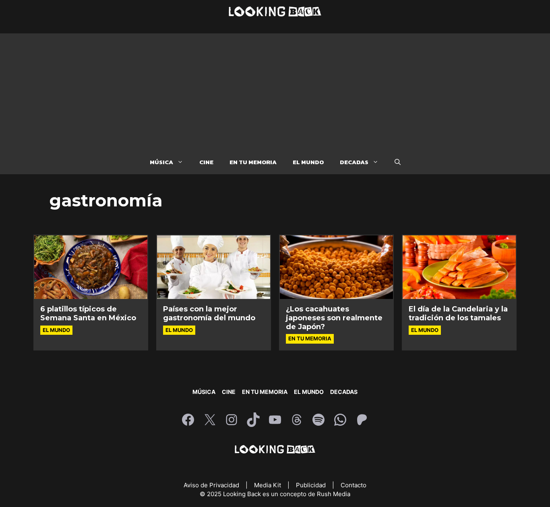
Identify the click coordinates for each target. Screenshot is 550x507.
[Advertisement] (275, 89)
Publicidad (311, 485)
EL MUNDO (308, 162)
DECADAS (354, 162)
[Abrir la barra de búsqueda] (398, 162)
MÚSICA (161, 162)
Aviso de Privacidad (212, 485)
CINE (206, 162)
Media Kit (268, 485)
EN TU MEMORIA (253, 162)
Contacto (353, 485)
